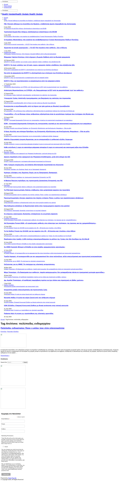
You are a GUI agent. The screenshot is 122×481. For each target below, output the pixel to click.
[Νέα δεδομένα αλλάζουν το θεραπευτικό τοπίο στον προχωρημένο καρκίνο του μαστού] (30, 202)
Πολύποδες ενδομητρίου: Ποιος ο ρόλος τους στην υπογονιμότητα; (33, 328)
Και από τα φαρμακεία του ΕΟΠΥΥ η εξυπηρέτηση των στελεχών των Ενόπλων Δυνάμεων (38, 73)
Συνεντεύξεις (7, 251)
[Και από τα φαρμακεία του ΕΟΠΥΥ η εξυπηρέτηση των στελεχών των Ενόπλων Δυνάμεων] (31, 69)
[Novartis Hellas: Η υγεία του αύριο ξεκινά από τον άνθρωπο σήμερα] (24, 294)
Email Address (5, 419)
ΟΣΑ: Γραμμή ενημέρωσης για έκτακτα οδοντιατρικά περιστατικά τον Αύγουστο (33, 165)
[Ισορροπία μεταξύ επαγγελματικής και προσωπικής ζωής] (21, 286)
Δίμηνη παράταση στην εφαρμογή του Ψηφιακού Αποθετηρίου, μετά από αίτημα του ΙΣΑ (37, 157)
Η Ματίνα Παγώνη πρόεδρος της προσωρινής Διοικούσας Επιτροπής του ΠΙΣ (33, 180)
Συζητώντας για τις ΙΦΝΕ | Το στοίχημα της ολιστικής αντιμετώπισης (29, 264)
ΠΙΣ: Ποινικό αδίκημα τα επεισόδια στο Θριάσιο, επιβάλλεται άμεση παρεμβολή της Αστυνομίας (40, 24)
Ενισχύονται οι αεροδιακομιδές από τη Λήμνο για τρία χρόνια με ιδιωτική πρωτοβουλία (37, 106)
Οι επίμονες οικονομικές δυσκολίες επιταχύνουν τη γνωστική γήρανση (31, 214)
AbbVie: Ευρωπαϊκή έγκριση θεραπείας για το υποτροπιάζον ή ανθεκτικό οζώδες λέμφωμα (38, 139)
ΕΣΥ (5, 19)
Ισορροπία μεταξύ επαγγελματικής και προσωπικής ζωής (25, 290)
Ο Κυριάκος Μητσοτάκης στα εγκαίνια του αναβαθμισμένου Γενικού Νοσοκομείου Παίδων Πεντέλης (41, 40)
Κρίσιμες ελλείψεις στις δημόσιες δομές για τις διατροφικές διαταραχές (30, 172)
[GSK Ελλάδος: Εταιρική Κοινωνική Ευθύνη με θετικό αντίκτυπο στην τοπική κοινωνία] (29, 302)
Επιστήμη (7, 185)
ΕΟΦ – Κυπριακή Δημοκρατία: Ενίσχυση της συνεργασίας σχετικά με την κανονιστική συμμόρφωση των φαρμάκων (48, 123)
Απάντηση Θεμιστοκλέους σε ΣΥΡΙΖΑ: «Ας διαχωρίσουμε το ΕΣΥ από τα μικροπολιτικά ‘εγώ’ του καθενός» (44, 90)
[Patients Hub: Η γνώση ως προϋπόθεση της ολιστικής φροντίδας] (23, 310)
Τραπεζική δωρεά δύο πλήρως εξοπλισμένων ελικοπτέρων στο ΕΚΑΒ (30, 32)
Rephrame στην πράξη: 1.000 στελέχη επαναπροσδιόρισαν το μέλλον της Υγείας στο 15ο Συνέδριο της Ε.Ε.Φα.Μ (46, 239)
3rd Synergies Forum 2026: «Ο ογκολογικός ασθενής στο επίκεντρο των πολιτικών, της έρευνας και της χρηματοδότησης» (50, 223)
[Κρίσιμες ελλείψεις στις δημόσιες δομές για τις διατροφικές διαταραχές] (25, 169)
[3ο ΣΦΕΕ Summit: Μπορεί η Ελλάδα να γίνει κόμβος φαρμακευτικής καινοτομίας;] (28, 244)
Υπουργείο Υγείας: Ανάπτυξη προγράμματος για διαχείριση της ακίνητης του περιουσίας (37, 98)
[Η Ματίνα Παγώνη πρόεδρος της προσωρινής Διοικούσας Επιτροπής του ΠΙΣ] (27, 177)
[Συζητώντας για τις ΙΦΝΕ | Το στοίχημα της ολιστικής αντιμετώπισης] (24, 261)
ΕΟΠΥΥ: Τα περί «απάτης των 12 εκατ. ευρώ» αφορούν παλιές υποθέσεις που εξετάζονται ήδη (39, 65)
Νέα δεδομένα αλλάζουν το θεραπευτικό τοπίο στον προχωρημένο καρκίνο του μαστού (37, 206)
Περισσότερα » (5, 355)
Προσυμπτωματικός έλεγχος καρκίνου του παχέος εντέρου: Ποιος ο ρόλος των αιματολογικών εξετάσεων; (44, 198)
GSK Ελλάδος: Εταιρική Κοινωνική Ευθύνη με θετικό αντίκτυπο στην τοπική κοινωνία (36, 305)
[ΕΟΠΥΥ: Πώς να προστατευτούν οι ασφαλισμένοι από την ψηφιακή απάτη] (26, 77)
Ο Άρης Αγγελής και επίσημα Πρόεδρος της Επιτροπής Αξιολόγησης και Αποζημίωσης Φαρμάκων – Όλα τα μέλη (46, 131)
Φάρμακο (6, 119)
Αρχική (6, 4)
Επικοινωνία (7, 7)
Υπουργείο (7, 85)
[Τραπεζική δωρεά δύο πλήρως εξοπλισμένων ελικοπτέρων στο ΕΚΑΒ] (25, 28)
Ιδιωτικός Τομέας (9, 152)
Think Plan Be (12, 478)
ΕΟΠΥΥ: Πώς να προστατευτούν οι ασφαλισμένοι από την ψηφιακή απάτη (32, 81)
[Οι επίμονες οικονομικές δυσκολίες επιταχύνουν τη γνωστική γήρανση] (25, 210)
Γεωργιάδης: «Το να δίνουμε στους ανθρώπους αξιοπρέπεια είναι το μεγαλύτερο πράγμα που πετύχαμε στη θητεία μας (49, 114)
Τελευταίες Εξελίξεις (13, 331)
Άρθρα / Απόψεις (9, 285)
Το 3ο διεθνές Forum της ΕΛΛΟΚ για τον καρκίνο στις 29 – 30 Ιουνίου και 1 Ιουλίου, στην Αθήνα (39, 231)
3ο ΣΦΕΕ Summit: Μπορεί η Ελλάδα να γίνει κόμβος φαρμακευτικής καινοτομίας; (34, 247)
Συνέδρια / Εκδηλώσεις (11, 218)
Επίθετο (3, 429)
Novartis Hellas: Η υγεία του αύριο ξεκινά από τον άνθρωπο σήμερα (29, 297)
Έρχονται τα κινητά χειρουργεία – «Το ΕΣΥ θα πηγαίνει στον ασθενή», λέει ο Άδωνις (35, 48)
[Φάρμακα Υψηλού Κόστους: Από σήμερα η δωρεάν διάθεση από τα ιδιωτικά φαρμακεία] (30, 54)
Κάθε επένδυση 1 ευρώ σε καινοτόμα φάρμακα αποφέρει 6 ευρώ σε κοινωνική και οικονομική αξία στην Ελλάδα (46, 147)
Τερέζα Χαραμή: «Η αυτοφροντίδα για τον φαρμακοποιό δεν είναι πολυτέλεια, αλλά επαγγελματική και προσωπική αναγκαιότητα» (53, 256)
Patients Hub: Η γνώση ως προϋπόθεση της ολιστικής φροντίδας (28, 313)
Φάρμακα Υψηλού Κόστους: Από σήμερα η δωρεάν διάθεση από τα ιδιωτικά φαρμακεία (37, 57)
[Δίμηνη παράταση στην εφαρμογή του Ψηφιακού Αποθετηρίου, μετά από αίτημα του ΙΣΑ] (30, 153)
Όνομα (3, 424)
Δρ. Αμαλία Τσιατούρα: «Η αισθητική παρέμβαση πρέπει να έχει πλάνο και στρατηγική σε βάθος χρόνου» (44, 280)
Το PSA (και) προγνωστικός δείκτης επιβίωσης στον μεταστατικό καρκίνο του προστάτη (37, 190)
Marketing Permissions (7, 435)
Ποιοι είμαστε (8, 6)
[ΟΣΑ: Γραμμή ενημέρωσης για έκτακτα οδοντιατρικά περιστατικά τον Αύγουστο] (27, 161)
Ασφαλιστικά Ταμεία (10, 52)
